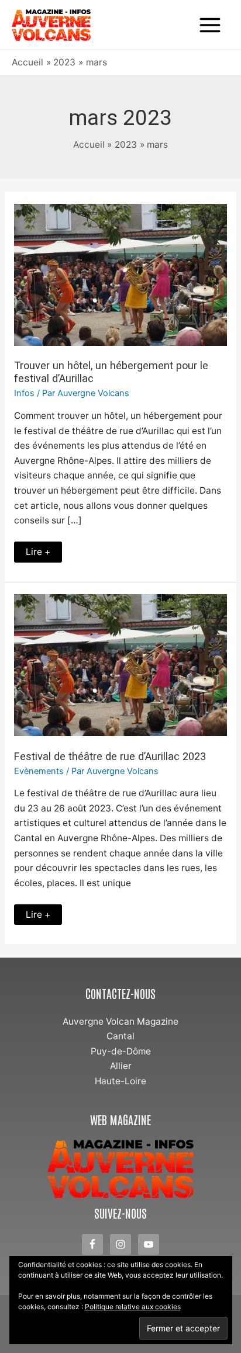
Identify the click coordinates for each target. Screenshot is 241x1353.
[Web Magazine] (120, 1169)
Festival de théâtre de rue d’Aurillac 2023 (110, 756)
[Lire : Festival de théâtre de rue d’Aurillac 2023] (120, 664)
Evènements (39, 771)
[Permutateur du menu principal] (210, 25)
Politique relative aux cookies (133, 1306)
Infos (24, 393)
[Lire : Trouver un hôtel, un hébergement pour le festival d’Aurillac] (120, 273)
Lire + (43, 549)
